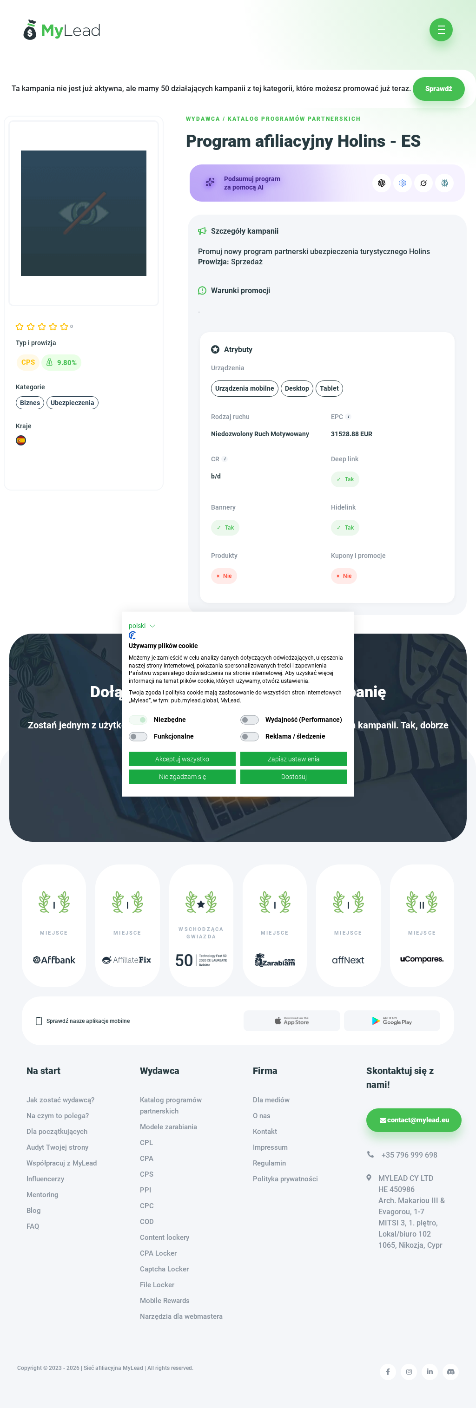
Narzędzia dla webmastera (181, 1316)
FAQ (32, 1226)
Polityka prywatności (285, 1179)
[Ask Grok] (423, 183)
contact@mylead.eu (418, 1120)
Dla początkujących (56, 1131)
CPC (147, 1206)
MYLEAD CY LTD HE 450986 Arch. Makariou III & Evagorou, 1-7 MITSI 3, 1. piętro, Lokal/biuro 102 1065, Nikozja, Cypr (411, 1212)
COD (147, 1222)
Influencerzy (45, 1179)
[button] (142, 625)
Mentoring (42, 1195)
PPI (145, 1190)
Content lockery (164, 1237)
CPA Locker (158, 1253)
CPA (146, 1158)
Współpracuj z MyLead (61, 1163)
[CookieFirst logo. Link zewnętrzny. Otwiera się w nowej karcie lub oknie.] (132, 635)
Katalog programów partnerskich (294, 119)
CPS (146, 1174)
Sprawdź (438, 89)
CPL (146, 1143)
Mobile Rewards (165, 1301)
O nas (262, 1116)
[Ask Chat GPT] (381, 183)
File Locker (157, 1285)
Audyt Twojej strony (57, 1147)
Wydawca (203, 119)
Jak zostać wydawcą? (60, 1100)
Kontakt (265, 1131)
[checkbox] (138, 719)
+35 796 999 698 (409, 1155)
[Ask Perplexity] (444, 183)
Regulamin (269, 1163)
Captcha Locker (164, 1269)
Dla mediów (271, 1100)
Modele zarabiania (168, 1127)
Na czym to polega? (57, 1116)
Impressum (270, 1147)
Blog (33, 1210)
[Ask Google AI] (402, 183)
